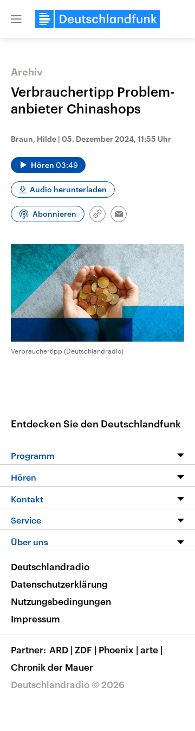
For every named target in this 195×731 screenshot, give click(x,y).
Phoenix (118, 649)
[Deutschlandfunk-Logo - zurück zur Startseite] (97, 19)
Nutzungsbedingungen (61, 601)
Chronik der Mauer (52, 666)
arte (151, 649)
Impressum (35, 618)
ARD (61, 649)
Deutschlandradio (50, 566)
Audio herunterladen (68, 189)
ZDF (85, 649)
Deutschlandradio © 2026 (68, 684)
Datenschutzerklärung (59, 583)
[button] (16, 19)
